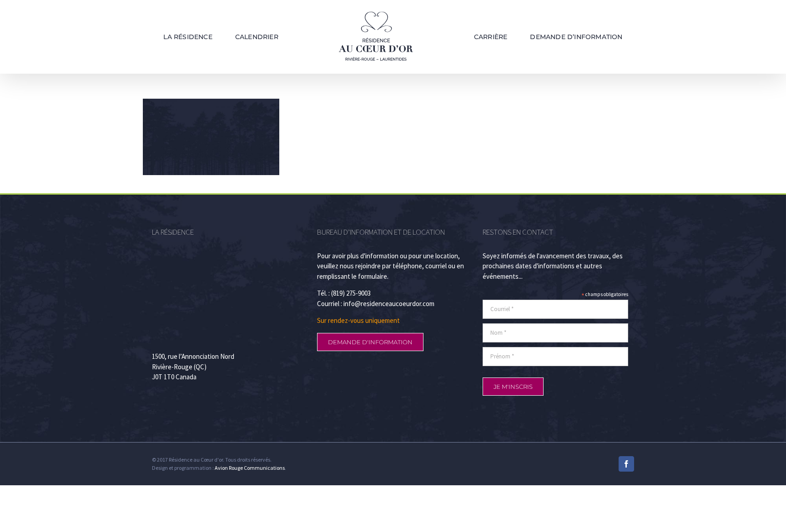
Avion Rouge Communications (250, 467)
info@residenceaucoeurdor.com (388, 303)
